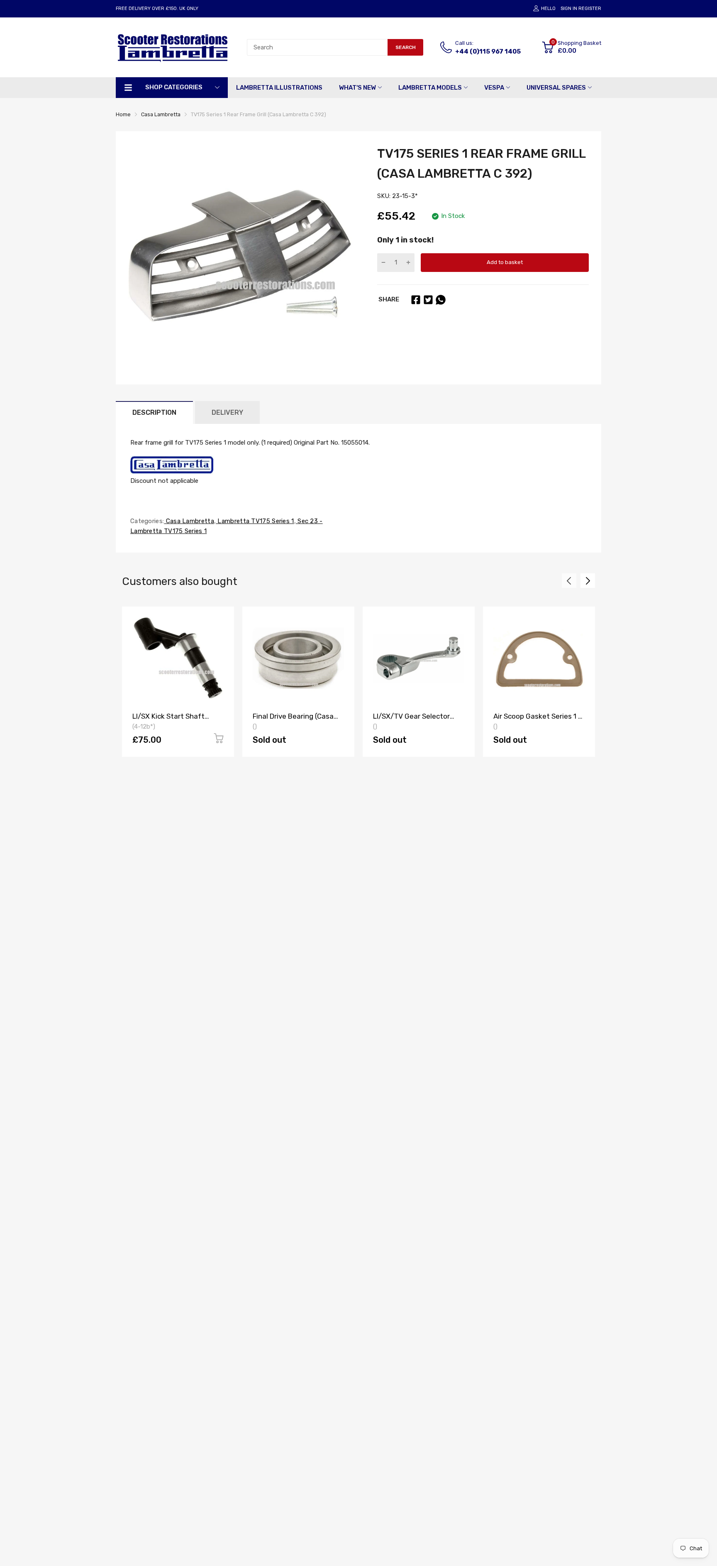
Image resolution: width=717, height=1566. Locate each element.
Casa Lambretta (189, 521)
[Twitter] (428, 300)
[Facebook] (416, 300)
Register (589, 8)
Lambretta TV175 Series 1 (255, 521)
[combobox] (317, 47)
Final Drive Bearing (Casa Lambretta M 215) (293, 720)
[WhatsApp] (441, 300)
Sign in (569, 8)
